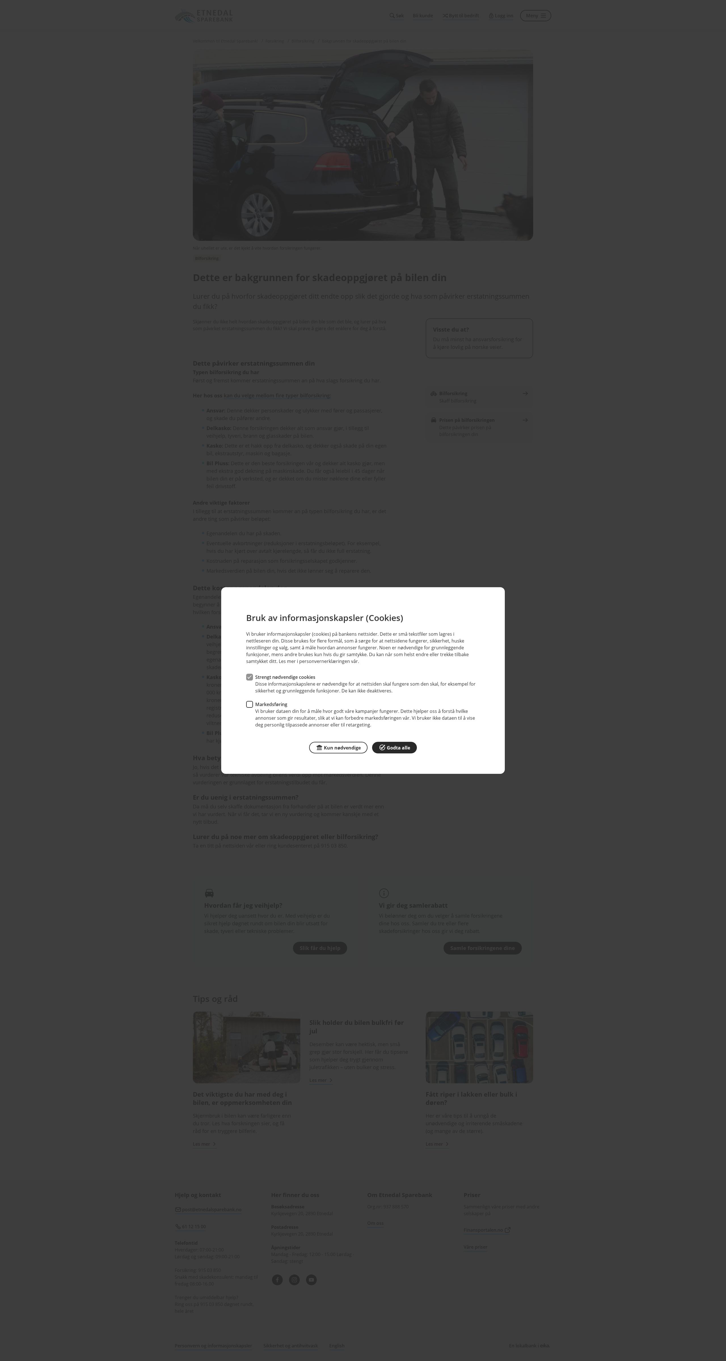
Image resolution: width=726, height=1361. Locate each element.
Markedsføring (271, 704)
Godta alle (398, 748)
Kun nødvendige (342, 748)
